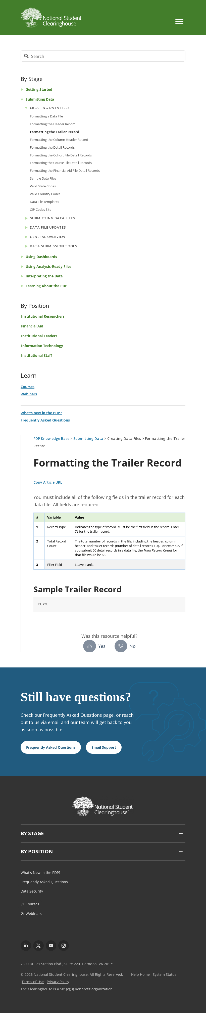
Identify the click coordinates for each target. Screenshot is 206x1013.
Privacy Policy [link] (58, 981)
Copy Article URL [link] (47, 482)
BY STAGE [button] (32, 833)
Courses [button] (32, 904)
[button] (201, 977)
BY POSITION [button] (37, 851)
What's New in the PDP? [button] (40, 872)
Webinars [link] (29, 394)
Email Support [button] (103, 747)
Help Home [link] (140, 974)
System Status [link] (164, 974)
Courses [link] (27, 386)
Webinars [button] (34, 913)
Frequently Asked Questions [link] (45, 420)
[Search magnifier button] (26, 56)
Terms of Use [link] (33, 981)
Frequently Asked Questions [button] (50, 747)
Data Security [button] (32, 891)
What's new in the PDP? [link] (41, 412)
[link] (92, 18)
